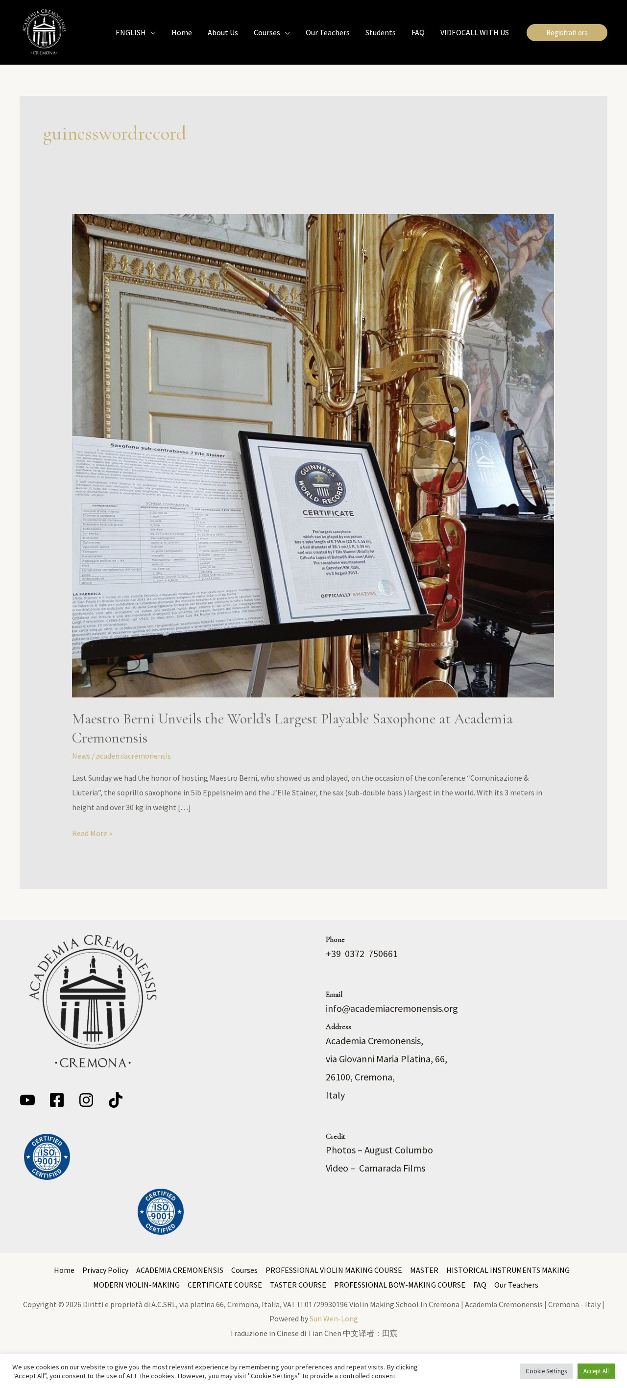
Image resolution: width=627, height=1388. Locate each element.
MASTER (424, 1270)
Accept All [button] (596, 1371)
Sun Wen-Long (334, 1318)
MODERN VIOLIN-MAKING (136, 1285)
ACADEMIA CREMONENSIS (179, 1270)
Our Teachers (516, 1285)
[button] (151, 32)
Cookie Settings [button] (546, 1371)
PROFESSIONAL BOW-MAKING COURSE (399, 1285)
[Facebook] (57, 1100)
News (81, 756)
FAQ (479, 1285)
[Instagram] (86, 1100)
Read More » (92, 832)
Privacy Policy (105, 1270)
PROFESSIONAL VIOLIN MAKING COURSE (333, 1270)
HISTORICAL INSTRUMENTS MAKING (508, 1270)
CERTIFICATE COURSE (225, 1285)
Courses (244, 1270)
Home (64, 1270)
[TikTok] (115, 1100)
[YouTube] (27, 1100)
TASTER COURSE (298, 1285)
